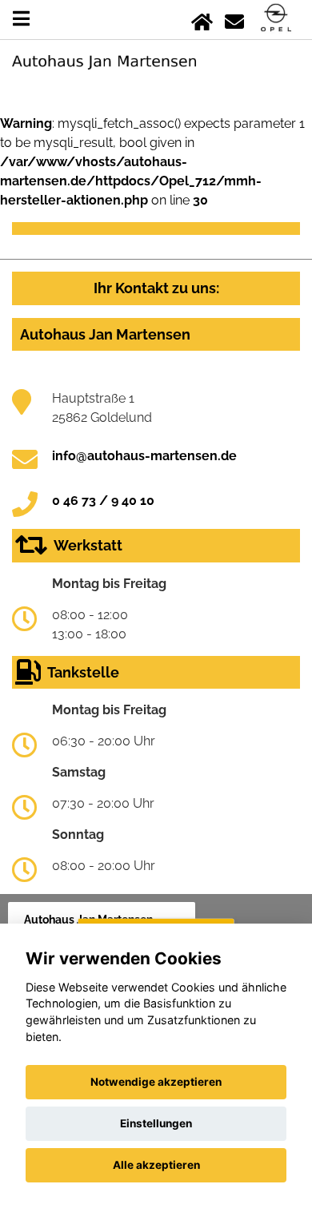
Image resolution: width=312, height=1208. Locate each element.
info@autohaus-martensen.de (144, 455)
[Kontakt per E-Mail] (234, 19)
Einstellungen (156, 1123)
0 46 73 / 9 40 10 (103, 500)
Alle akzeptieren (156, 1164)
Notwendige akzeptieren (156, 1081)
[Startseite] (202, 19)
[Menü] (21, 19)
